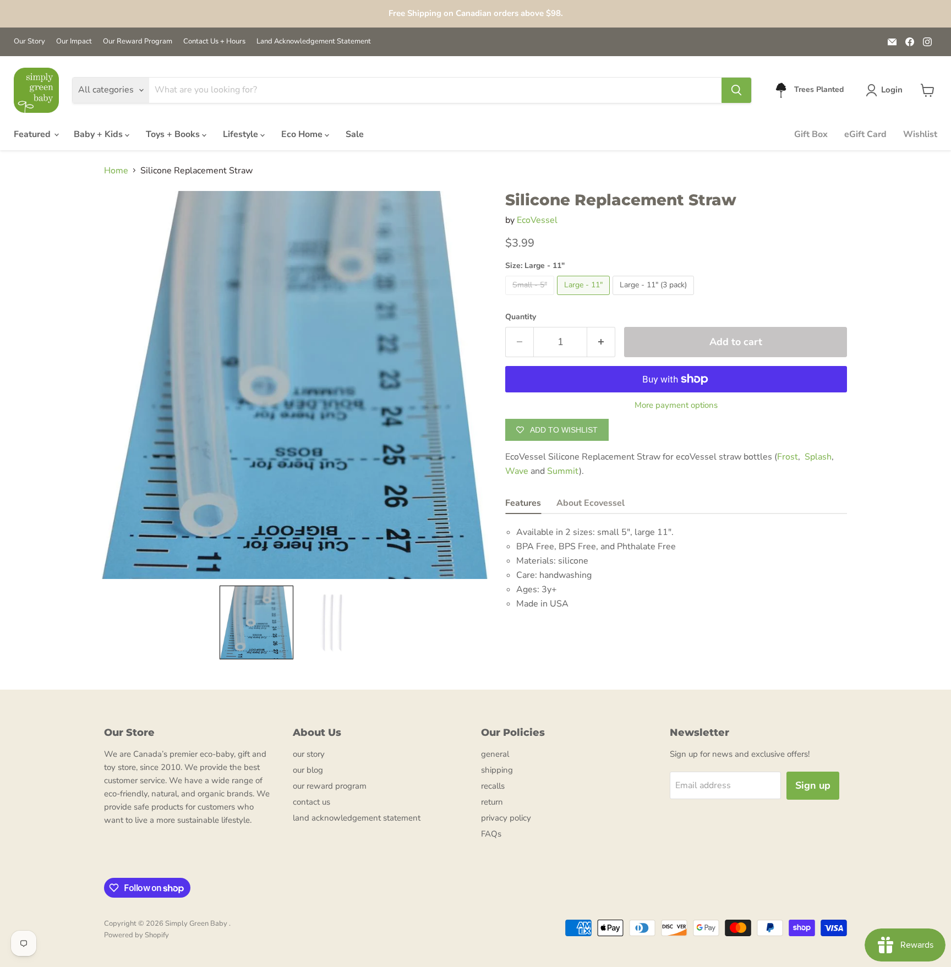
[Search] (736, 90)
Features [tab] (523, 503)
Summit (563, 471)
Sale (355, 134)
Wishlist (920, 134)
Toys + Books (174, 134)
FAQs (491, 833)
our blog (308, 769)
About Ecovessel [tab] (590, 503)
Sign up (812, 785)
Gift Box (811, 134)
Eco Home (303, 134)
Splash (818, 457)
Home (116, 171)
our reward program (330, 785)
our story (309, 754)
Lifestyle (241, 134)
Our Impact (74, 41)
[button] (886, 90)
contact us (311, 801)
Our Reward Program (137, 41)
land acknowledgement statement (356, 817)
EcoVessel (537, 220)
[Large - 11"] (585, 298)
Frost (787, 457)
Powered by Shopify (136, 935)
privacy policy (506, 817)
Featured (33, 134)
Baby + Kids (99, 134)
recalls (493, 785)
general (495, 754)
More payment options (676, 405)
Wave (518, 471)
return (492, 801)
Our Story (29, 41)
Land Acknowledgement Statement (313, 41)
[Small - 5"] (531, 298)
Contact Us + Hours (214, 41)
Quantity (520, 317)
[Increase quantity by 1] (601, 342)
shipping (497, 769)
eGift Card (865, 134)
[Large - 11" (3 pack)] (655, 298)
